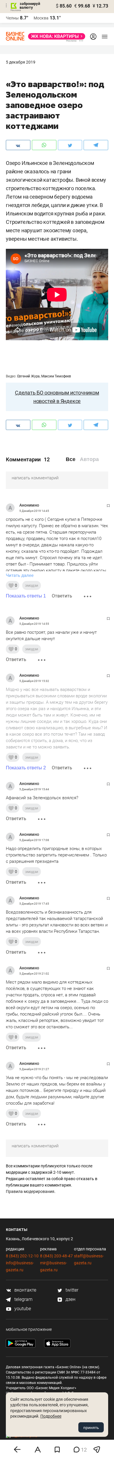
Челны (12, 18)
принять (91, 1427)
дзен (69, 1299)
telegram (22, 1299)
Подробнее (50, 1416)
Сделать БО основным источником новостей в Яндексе (57, 397)
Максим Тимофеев (56, 376)
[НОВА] (55, 36)
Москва (41, 18)
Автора (89, 459)
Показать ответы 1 (26, 595)
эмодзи (31, 585)
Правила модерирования (30, 1191)
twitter (71, 1290)
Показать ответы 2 (26, 767)
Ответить (62, 596)
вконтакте (24, 1290)
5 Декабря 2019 (20, 62)
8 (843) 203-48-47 (56, 1256)
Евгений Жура (28, 376)
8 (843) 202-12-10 (22, 1256)
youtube (22, 1308)
